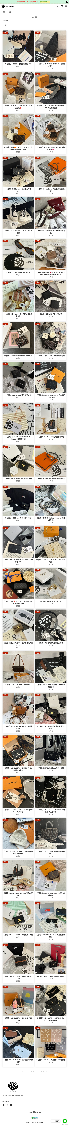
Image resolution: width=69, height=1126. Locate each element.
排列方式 (6, 21)
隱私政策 (34, 1122)
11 (41, 1072)
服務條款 (28, 1122)
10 (38, 1072)
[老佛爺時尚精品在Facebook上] (4, 1106)
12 (43, 1072)
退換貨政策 (40, 1122)
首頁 (4, 12)
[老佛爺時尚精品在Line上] (11, 1106)
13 (46, 1072)
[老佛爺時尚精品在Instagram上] (7, 1106)
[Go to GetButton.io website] (65, 1124)
